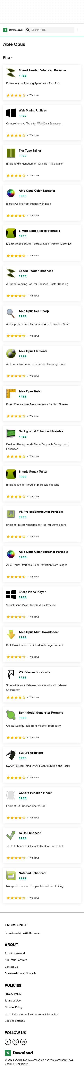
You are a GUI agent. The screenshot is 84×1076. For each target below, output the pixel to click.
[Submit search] (28, 30)
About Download (15, 953)
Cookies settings (15, 1021)
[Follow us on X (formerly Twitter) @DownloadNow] (16, 1041)
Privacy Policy (13, 993)
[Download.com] (12, 30)
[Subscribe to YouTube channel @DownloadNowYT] (23, 1041)
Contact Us (11, 966)
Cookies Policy (13, 1007)
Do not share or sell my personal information (32, 1014)
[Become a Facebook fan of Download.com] (8, 1041)
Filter (6, 58)
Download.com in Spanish (20, 973)
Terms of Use (13, 1000)
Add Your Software (16, 960)
